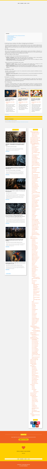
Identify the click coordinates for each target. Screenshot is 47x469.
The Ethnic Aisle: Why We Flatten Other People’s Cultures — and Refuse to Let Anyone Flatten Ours (15, 144)
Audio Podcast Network (33, 131)
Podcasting (33, 211)
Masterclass (33, 268)
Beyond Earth (34, 147)
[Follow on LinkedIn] (33, 425)
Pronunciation (34, 280)
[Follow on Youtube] (37, 425)
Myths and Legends (34, 206)
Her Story (33, 182)
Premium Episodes (35, 277)
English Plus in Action (35, 258)
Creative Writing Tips (35, 154)
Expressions (33, 366)
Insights (33, 264)
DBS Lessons (33, 364)
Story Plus (31, 384)
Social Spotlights (18, 170)
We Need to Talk (34, 322)
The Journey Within (34, 229)
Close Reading (34, 339)
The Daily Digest (34, 309)
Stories (33, 304)
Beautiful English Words (33, 139)
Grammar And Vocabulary (35, 177)
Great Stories (33, 179)
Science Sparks (34, 378)
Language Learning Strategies (36, 192)
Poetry (33, 388)
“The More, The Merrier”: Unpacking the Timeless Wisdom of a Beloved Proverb (23, 99)
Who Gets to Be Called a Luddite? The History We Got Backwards (15, 191)
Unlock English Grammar (36, 299)
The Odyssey (33, 336)
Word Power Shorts (34, 233)
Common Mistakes (34, 248)
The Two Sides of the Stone (11, 37)
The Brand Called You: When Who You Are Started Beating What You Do (15, 263)
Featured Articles (32, 332)
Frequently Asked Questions (36, 172)
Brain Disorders (34, 396)
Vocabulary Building (34, 318)
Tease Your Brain (34, 136)
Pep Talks (33, 374)
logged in (10, 120)
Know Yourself (34, 191)
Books (25, 3)
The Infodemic (34, 406)
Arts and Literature (34, 146)
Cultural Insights (34, 157)
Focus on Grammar (34, 343)
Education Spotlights (35, 162)
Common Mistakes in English (36, 152)
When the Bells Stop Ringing (36, 411)
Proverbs (28, 7)
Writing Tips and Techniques (36, 234)
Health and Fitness (34, 181)
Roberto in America (36, 291)
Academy (33, 240)
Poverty (33, 404)
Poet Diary (33, 212)
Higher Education (34, 183)
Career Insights (34, 151)
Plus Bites (33, 273)
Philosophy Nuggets (34, 375)
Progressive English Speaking (36, 278)
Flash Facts (33, 171)
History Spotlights (12, 170)
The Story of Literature (36, 297)
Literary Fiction (35, 391)
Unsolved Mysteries (34, 379)
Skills (32, 301)
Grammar (33, 262)
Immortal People (34, 188)
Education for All (34, 253)
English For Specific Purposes (36, 165)
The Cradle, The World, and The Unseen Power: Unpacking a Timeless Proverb (36, 99)
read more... (8, 151)
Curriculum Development (35, 158)
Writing (33, 324)
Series (32, 283)
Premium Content (32, 363)
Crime (34, 390)
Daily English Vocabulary (35, 132)
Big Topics (33, 244)
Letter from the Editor (13, 146)
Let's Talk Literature (34, 267)
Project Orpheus (34, 215)
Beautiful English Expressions (34, 137)
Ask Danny (33, 241)
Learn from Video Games (35, 330)
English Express (34, 254)
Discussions (33, 250)
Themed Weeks (32, 395)
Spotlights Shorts (34, 225)
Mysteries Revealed (34, 205)
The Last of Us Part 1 (36, 331)
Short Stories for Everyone (35, 223)
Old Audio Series (32, 362)
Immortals (33, 190)
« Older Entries (7, 114)
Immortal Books (34, 187)
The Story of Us (34, 313)
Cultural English (34, 156)
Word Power (33, 323)
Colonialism (33, 397)
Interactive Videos (32, 333)
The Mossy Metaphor (10, 36)
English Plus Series (32, 326)
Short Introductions (34, 221)
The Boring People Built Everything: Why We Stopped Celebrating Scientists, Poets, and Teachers (14, 240)
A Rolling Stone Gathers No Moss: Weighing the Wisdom (16, 35)
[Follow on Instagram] (38, 422)
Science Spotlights (34, 220)
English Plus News (32, 236)
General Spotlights (34, 174)
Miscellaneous (32, 360)
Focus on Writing (34, 351)
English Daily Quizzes (33, 141)
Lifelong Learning (34, 400)
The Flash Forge (32, 394)
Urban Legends (34, 410)
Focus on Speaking (34, 348)
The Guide (33, 310)
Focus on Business (34, 342)
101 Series (33, 239)
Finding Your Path (10, 38)
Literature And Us (34, 401)
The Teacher (33, 315)
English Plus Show (34, 259)
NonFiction (33, 207)
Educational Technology (35, 163)
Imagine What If (34, 369)
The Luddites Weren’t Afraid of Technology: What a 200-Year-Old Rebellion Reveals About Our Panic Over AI (15, 168)
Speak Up (34, 293)
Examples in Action (10, 39)
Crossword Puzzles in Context (34, 140)
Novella (33, 386)
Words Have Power (34, 383)
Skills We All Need (35, 292)
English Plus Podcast (33, 238)
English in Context (34, 255)
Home (19, 3)
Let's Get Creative (34, 197)
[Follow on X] (35, 422)
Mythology (33, 271)
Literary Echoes (34, 201)
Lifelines (33, 198)
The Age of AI (34, 405)
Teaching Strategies (34, 228)
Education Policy (34, 161)
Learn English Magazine (33, 338)
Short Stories (33, 389)
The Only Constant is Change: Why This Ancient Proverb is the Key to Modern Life (10, 99)
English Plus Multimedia (35, 167)
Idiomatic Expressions (35, 186)
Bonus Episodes (34, 245)
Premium (33, 276)
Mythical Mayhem (34, 269)
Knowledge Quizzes (33, 337)
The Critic (33, 308)
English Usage (34, 168)
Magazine (22, 3)
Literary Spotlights (34, 202)
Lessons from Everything (35, 196)
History (33, 263)
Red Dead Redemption (35, 334)
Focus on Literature (34, 344)
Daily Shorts (33, 249)
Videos (31, 413)
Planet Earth (33, 210)
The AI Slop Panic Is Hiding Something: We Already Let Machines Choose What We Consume (15, 216)
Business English (34, 246)
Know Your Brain (34, 370)
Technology (33, 305)
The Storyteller (34, 314)
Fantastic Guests (34, 135)
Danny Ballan (20, 7)
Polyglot (33, 214)
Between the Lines (19, 217)
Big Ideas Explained (34, 148)
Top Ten (33, 230)
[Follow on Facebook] (31, 422)
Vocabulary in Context (35, 319)
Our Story (33, 272)
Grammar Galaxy (34, 178)
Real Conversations (34, 358)
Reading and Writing (34, 219)
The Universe (33, 317)
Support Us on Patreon (23, 439)
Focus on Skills (34, 347)
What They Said (34, 380)
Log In (28, 3)
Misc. (32, 385)
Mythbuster (33, 371)
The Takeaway (9, 40)
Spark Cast (31, 365)
